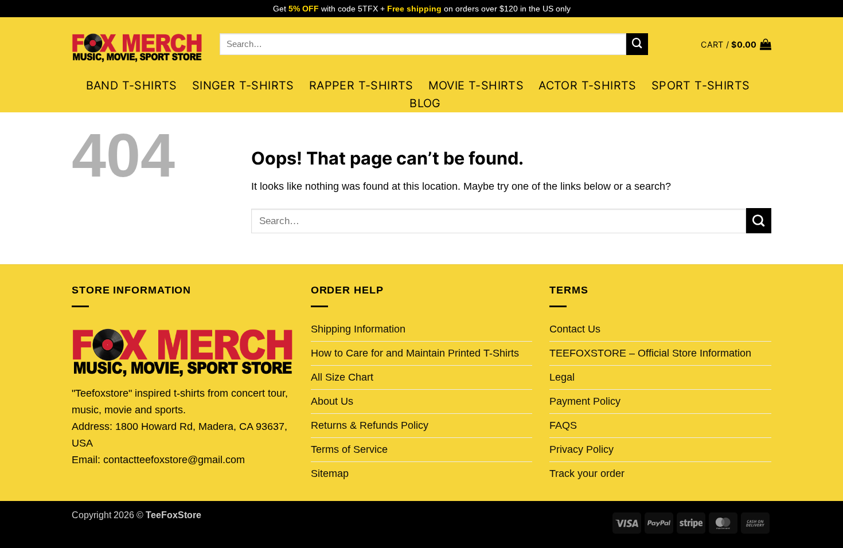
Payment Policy (584, 401)
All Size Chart (342, 377)
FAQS (563, 425)
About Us (332, 401)
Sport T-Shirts (700, 85)
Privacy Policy (581, 449)
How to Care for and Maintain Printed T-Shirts (415, 353)
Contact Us (574, 329)
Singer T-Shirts (243, 85)
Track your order (587, 473)
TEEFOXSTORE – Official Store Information (650, 353)
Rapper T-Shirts (361, 85)
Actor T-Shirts (587, 85)
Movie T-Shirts (476, 85)
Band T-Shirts (131, 85)
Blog (425, 103)
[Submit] (637, 44)
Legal (562, 377)
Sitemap (330, 473)
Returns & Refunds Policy (369, 425)
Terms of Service (349, 449)
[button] (736, 44)
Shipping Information (358, 329)
